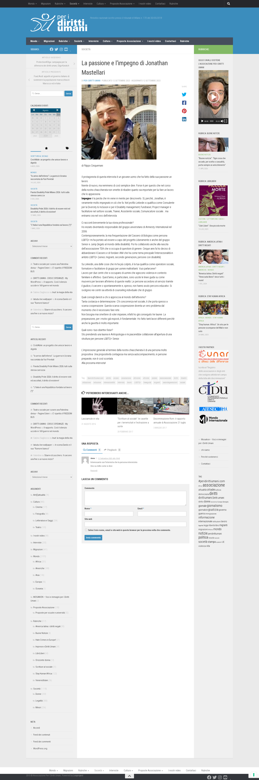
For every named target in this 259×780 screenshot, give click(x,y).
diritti (176, 378)
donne (207, 501)
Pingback (113, 449)
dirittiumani (205, 497)
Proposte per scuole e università (50, 612)
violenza (202, 546)
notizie (202, 533)
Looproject (78, 775)
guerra (201, 513)
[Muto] (222, 121)
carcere (154, 378)
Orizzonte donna (43, 660)
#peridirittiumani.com (95, 378)
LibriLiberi (40, 653)
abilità (108, 378)
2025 (56, 136)
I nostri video (145, 3)
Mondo (31, 3)
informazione (206, 517)
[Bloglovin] (71, 49)
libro (217, 525)
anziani (116, 378)
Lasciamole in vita (90, 418)
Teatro (38, 527)
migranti (157, 382)
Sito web (88, 519)
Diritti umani (218, 497)
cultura (218, 490)
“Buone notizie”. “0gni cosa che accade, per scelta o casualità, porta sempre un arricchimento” (212, 161)
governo (222, 509)
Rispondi (94, 470)
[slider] (211, 121)
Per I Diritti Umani (92, 80)
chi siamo (205, 450)
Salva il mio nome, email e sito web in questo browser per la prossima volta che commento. (129, 530)
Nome (88, 508)
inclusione (97, 382)
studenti (219, 542)
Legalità (39, 700)
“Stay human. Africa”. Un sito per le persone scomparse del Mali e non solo (213, 328)
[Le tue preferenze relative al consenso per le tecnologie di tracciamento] (254, 775)
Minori (38, 707)
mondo (217, 529)
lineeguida (147, 382)
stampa (212, 541)
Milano (210, 530)
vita (208, 545)
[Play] (202, 121)
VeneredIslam (42, 680)
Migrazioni (46, 3)
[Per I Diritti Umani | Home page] (59, 22)
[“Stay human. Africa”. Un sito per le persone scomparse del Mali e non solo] (213, 308)
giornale (202, 505)
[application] (213, 97)
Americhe (40, 568)
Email (141, 508)
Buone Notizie (42, 633)
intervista (121, 382)
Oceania (39, 588)
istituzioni (217, 521)
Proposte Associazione (121, 3)
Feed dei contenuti (41, 734)
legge (206, 525)
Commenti (93, 449)
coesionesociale (165, 378)
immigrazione (210, 514)
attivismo (137, 378)
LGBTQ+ (137, 382)
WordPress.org (40, 748)
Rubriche (59, 3)
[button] (213, 97)
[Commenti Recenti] (57, 148)
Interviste (87, 3)
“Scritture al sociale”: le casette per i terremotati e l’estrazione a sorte (133, 422)
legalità (200, 525)
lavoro (129, 382)
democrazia (203, 494)
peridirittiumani (215, 533)
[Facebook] (51, 49)
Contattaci (160, 3)
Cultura (100, 3)
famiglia (225, 502)
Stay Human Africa (44, 673)
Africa (38, 561)
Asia (37, 575)
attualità (202, 489)
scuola (211, 538)
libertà (212, 525)
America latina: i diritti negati (48, 626)
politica (203, 537)
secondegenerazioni (170, 382)
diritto (200, 501)
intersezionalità (109, 382)
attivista (146, 378)
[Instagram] (61, 49)
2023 (35, 136)
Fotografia (40, 513)
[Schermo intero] (225, 121)
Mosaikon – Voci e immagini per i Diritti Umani (212, 441)
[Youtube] (66, 49)
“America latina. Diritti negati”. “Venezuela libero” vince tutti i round (211, 277)
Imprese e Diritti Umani (46, 646)
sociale (182, 382)
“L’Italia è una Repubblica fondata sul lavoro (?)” (51, 225)
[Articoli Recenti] (36, 148)
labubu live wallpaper (42, 299)
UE (223, 542)
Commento (89, 488)
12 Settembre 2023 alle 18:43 (109, 458)
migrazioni (203, 529)
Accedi (36, 727)
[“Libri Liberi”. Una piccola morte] (213, 200)
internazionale (205, 521)
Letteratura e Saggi (44, 520)
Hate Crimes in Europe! (46, 640)
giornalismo (214, 506)
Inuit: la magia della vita (62, 292)
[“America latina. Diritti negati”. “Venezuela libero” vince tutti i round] (213, 257)
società (202, 541)
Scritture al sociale (39, 156)
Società (73, 3)
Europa (39, 582)
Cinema (39, 507)
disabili (183, 378)
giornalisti (203, 509)
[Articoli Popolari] (46, 148)
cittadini (211, 489)
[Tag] (67, 148)
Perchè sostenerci (209, 456)
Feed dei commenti (42, 741)
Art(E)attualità (39, 495)
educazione (87, 382)
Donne (38, 694)
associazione (126, 378)
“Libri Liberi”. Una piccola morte (211, 225)
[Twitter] (56, 49)
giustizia (213, 509)
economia (214, 502)
